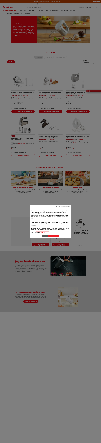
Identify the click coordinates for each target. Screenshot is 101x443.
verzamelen (53, 213)
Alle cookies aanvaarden (53, 236)
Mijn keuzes (44, 236)
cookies (43, 232)
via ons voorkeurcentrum (42, 231)
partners (52, 210)
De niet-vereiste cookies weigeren (63, 206)
